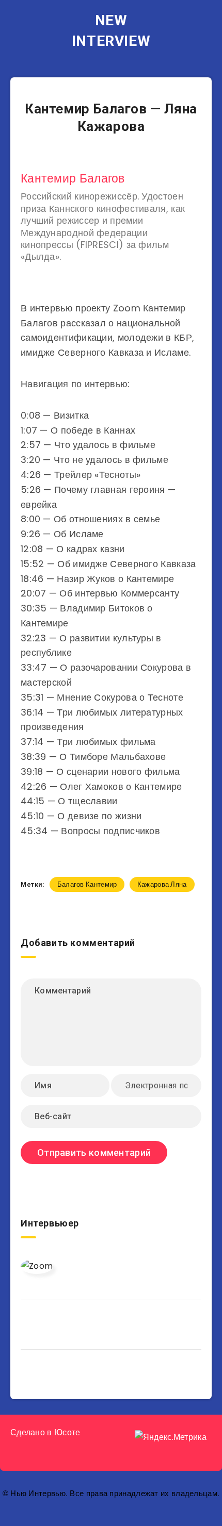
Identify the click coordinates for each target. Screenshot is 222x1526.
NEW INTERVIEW (111, 30)
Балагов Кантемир (87, 884)
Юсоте (67, 1432)
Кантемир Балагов (73, 178)
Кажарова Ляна (162, 884)
